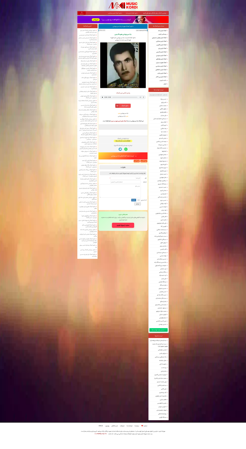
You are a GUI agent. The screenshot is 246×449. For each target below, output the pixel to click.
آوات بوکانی (163, 203)
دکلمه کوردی (163, 80)
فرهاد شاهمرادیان (161, 410)
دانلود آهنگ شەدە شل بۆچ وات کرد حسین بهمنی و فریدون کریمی (88, 147)
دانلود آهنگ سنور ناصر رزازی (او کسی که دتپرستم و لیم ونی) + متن (88, 129)
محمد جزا (163, 132)
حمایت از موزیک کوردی (123, 225)
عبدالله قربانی (162, 282)
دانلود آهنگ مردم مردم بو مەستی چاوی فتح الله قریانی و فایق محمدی (88, 57)
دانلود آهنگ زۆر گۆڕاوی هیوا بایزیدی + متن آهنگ (89, 217)
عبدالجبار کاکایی (161, 385)
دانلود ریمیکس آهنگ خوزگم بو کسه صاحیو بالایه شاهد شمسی (88, 120)
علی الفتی (163, 389)
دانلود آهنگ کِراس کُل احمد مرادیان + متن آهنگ (89, 161)
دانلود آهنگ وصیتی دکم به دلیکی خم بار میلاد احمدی (88, 203)
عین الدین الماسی (161, 321)
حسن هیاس (162, 292)
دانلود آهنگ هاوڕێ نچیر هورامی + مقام (88, 207)
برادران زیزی (163, 246)
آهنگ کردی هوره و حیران (141, 30)
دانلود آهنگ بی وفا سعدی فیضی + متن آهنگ (88, 171)
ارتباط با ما (129, 426)
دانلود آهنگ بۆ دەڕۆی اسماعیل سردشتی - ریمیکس (88, 138)
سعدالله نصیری (162, 184)
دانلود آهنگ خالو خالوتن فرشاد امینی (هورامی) (88, 180)
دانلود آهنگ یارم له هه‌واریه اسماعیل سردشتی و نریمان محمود (88, 83)
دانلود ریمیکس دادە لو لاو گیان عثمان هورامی (88, 184)
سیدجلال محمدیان (161, 298)
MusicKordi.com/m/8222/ (123, 141)
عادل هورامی (163, 177)
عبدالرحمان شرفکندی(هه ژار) (158, 340)
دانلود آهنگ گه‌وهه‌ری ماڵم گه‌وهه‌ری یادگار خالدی (89, 226)
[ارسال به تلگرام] (120, 149)
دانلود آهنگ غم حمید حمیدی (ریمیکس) (89, 88)
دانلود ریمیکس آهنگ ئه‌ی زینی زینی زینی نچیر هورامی (88, 31)
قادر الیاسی (163, 249)
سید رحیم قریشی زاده (160, 236)
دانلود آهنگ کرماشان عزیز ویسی (87, 35)
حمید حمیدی (162, 187)
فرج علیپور (163, 164)
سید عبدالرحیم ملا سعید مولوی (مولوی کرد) (160, 345)
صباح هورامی (162, 318)
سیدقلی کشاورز (162, 239)
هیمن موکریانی (162, 350)
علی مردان (163, 115)
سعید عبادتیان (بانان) (160, 378)
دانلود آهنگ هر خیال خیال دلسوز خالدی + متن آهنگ (88, 43)
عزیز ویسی (163, 194)
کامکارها (164, 151)
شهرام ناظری (163, 135)
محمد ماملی (162, 105)
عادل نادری (163, 220)
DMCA (101, 426)
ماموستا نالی (163, 364)
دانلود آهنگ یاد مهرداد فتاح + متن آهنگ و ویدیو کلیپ (88, 221)
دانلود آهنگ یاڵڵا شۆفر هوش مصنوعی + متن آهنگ (89, 166)
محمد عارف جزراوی (161, 311)
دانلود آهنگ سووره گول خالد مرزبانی (89, 78)
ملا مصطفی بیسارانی (160, 357)
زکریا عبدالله (163, 285)
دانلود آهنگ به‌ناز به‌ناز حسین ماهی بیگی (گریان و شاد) (89, 106)
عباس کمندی (162, 138)
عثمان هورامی (162, 154)
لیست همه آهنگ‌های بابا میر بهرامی (122, 156)
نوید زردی (163, 210)
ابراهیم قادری (162, 233)
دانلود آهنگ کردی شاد (132, 13)
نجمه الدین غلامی (161, 141)
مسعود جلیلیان (162, 308)
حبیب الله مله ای (161, 295)
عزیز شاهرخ (163, 171)
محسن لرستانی (162, 197)
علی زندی (163, 278)
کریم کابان (163, 125)
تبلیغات (122, 426)
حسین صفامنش (161, 259)
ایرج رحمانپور (162, 167)
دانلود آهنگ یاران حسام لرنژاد (88, 61)
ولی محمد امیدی (161, 382)
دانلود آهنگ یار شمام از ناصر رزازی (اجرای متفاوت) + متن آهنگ (88, 175)
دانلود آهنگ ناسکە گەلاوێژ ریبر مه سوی (88, 157)
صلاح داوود (163, 158)
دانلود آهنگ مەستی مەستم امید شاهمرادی (88, 212)
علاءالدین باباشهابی (161, 213)
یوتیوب (107, 426)
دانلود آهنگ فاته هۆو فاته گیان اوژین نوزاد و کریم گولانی (88, 124)
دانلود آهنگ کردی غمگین (115, 13)
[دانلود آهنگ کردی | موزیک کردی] (123, 5)
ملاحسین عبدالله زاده (160, 262)
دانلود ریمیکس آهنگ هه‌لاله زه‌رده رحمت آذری (88, 101)
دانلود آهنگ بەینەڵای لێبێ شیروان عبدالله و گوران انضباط (89, 134)
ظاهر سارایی (163, 399)
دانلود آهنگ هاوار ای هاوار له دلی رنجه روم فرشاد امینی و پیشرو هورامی (88, 240)
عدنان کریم (163, 190)
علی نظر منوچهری (161, 223)
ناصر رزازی (163, 102)
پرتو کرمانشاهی (162, 414)
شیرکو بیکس (162, 353)
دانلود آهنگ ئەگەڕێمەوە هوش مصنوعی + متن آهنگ (88, 97)
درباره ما (137, 426)
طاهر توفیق (163, 112)
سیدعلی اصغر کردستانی (159, 119)
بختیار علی (163, 371)
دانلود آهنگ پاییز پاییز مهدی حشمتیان (89, 74)
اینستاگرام (115, 426)
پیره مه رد (163, 367)
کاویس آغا (163, 226)
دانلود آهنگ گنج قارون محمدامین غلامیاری (87, 52)
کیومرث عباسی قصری (160, 375)
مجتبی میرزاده (162, 145)
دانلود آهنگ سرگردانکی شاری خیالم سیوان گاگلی (89, 194)
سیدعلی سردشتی (161, 252)
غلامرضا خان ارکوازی (160, 396)
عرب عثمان (163, 269)
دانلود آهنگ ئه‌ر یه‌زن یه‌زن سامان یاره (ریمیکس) (88, 39)
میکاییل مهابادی (161, 181)
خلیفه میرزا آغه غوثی (160, 265)
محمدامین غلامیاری (160, 305)
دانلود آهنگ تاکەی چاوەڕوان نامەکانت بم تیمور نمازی (89, 143)
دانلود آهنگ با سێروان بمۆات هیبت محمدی (89, 152)
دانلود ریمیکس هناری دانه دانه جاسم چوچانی (88, 230)
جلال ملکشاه (162, 360)
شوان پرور (163, 122)
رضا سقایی (163, 128)
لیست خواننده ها (158, 90)
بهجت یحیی (163, 256)
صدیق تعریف (162, 161)
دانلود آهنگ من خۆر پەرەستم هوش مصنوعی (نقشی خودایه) (89, 65)
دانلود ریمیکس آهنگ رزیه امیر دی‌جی (88, 251)
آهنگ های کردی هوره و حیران (119, 121)
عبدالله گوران (162, 417)
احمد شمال (163, 174)
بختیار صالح (163, 301)
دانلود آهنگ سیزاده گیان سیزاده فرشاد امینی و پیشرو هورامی (88, 115)
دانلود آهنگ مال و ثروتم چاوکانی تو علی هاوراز (88, 92)
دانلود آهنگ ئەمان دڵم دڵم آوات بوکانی (88, 235)
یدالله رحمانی (162, 272)
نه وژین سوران (162, 407)
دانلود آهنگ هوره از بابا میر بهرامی (123, 26)
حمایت (144, 426)
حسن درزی (163, 200)
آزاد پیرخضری (162, 392)
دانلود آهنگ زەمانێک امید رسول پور (88, 246)
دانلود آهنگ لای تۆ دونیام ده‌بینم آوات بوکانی (88, 189)
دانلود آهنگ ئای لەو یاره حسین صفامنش (88, 255)
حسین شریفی (162, 288)
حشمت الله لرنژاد (161, 148)
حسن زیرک (163, 99)
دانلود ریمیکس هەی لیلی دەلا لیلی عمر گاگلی (87, 198)
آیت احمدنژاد (162, 275)
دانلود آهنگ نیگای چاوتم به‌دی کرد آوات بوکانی (88, 111)
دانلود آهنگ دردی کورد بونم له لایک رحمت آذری (89, 48)
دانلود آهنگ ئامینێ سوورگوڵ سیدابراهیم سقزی (89, 69)
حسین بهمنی (162, 324)
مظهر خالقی (163, 109)
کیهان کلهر (163, 243)
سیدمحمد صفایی (161, 229)
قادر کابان (163, 216)
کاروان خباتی (162, 314)
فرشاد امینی (163, 207)
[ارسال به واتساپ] (126, 149)
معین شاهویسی (161, 403)
